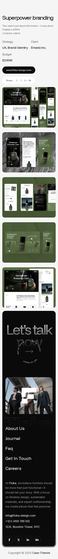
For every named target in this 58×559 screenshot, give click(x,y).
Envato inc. (38, 47)
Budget (7, 54)
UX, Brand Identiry (15, 47)
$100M (7, 60)
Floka (12, 483)
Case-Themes (41, 552)
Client (34, 41)
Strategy (7, 41)
